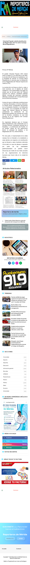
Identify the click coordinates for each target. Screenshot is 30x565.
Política (8, 36)
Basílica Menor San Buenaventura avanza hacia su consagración (19, 306)
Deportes (5, 362)
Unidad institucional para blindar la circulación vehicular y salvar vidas (18, 328)
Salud (4, 385)
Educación (5, 365)
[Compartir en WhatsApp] (19, 160)
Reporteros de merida (11, 212)
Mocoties (5, 371)
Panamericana (6, 377)
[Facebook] (9, 263)
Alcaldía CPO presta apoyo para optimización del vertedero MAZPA (18, 313)
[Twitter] (13, 263)
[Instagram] (16, 263)
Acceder (4, 548)
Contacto (18, 548)
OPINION (5, 374)
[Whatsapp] (20, 263)
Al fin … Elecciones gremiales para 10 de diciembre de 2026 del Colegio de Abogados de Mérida (8, 182)
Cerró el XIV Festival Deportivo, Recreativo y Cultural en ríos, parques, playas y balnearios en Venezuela (14, 227)
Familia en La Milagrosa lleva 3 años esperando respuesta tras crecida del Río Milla (20, 194)
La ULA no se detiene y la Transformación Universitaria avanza (20, 206)
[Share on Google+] (23, 160)
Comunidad (6, 357)
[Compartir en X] (14, 160)
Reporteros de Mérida (17, 557)
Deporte (5, 360)
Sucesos (5, 388)
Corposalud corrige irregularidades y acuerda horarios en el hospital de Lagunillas (8, 194)
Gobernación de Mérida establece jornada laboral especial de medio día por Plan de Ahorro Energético (8, 207)
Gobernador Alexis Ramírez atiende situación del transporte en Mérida (15, 221)
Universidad (6, 391)
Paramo (5, 379)
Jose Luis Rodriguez (21, 561)
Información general (8, 368)
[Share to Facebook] (6, 160)
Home (3, 36)
